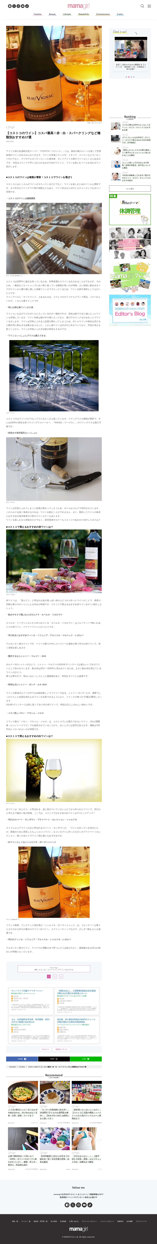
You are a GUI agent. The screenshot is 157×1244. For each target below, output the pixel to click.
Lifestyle (67, 14)
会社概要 (130, 1221)
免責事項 (120, 1221)
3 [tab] (131, 77)
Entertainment (103, 14)
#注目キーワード (62, 1049)
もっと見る (130, 189)
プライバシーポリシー (89, 1221)
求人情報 (54, 1221)
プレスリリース (141, 1221)
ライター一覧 (26, 1221)
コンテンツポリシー (107, 1221)
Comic (120, 14)
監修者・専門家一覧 (41, 1221)
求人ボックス (22, 1009)
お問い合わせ (73, 1221)
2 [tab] (129, 77)
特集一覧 (15, 1221)
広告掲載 (63, 1221)
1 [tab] (126, 77)
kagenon (96, 123)
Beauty (52, 14)
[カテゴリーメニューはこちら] (149, 6)
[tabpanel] (130, 55)
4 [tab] (134, 77)
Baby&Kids (83, 14)
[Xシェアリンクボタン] (72, 1204)
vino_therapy (16, 275)
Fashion (38, 14)
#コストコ (45, 1049)
